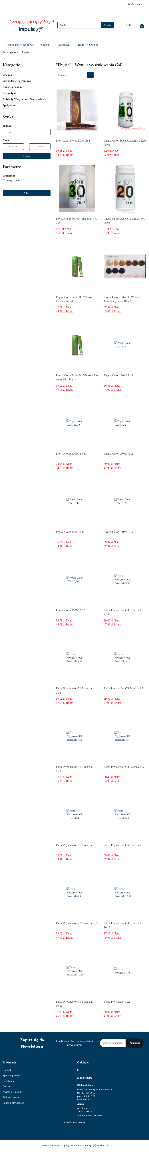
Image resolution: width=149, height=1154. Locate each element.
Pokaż (26, 193)
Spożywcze (9, 105)
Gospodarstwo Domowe (19, 44)
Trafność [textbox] (62, 75)
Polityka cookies (11, 1097)
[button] (9, 1062)
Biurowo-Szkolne (88, 44)
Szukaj (26, 156)
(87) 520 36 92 (88, 1092)
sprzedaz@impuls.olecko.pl (98, 1089)
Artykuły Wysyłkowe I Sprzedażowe (25, 99)
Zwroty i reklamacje (13, 1092)
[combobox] (75, 75)
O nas (80, 1070)
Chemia (46, 44)
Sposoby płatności (12, 1075)
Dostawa (7, 1086)
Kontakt (7, 1070)
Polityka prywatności (13, 1103)
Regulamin (8, 1081)
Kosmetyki (64, 44)
